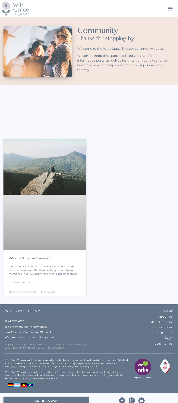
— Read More (19, 282)
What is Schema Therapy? (30, 258)
